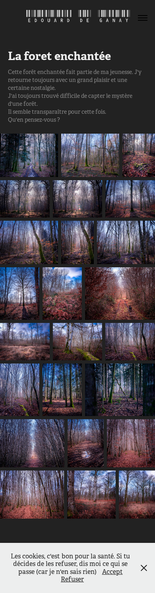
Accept (112, 572)
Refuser (72, 579)
